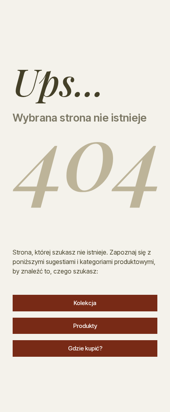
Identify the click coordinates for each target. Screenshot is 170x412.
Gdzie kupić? (85, 348)
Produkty (85, 326)
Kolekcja (85, 303)
